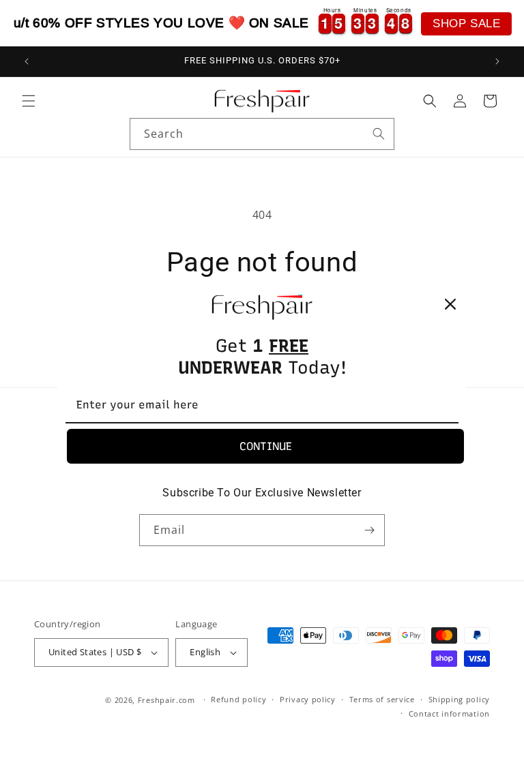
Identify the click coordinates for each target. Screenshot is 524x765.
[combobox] (261, 134)
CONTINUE (265, 446)
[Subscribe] (369, 530)
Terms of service (382, 699)
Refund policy (238, 699)
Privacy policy (308, 699)
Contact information (449, 713)
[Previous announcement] (27, 61)
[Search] (379, 134)
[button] (29, 101)
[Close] (450, 304)
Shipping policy (459, 699)
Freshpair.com (166, 700)
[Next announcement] (497, 61)
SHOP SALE (466, 23)
